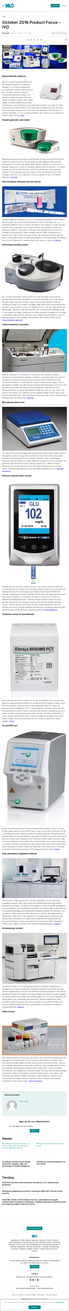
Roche (11, 721)
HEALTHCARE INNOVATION (45, 1288)
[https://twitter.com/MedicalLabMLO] (35, 1280)
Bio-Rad (14, 177)
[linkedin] (31, 40)
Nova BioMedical (50, 610)
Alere (22, 115)
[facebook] (28, 40)
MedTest (30, 398)
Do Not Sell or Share (30, 1294)
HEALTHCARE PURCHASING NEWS (25, 1288)
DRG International (35, 1081)
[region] (34, 1305)
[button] (3, 5)
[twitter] (34, 40)
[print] (66, 40)
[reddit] (38, 40)
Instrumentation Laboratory (12, 320)
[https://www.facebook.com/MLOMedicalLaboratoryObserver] (30, 1280)
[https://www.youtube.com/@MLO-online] (38, 1280)
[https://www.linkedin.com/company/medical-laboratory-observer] (33, 1280)
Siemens (57, 924)
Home (4, 16)
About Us (14, 1294)
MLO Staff (5, 33)
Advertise (21, 1294)
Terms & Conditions (51, 1294)
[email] (41, 40)
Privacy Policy (41, 1294)
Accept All (34, 1307)
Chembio (57, 240)
